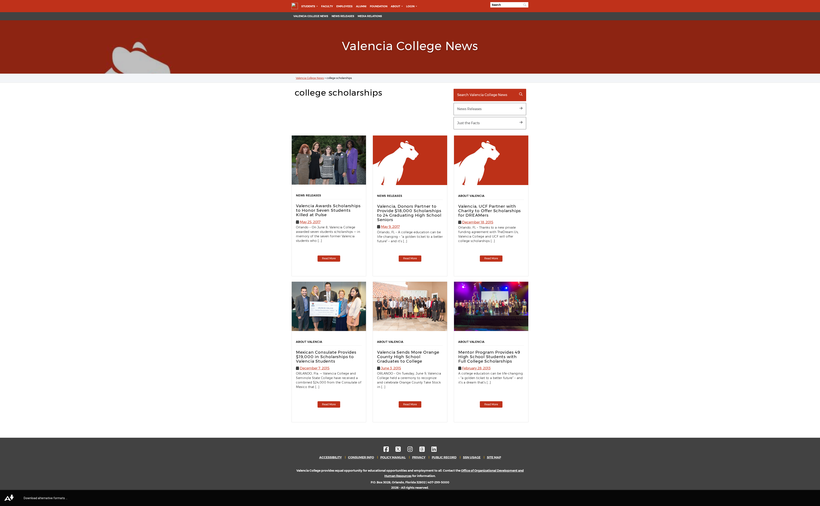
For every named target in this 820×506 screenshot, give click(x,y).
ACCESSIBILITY (330, 457)
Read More (329, 258)
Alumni (361, 6)
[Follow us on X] (401, 450)
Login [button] (410, 6)
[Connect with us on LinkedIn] (434, 450)
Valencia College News (310, 16)
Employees (344, 6)
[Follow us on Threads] (425, 450)
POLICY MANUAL (393, 457)
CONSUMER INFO (361, 457)
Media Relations (370, 16)
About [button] (396, 6)
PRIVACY (418, 457)
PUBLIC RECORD (444, 457)
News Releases (343, 16)
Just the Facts (468, 123)
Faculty (327, 6)
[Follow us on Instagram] (413, 450)
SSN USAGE (471, 457)
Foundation (378, 6)
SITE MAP (494, 457)
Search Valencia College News (482, 95)
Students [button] (308, 6)
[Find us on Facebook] (389, 450)
